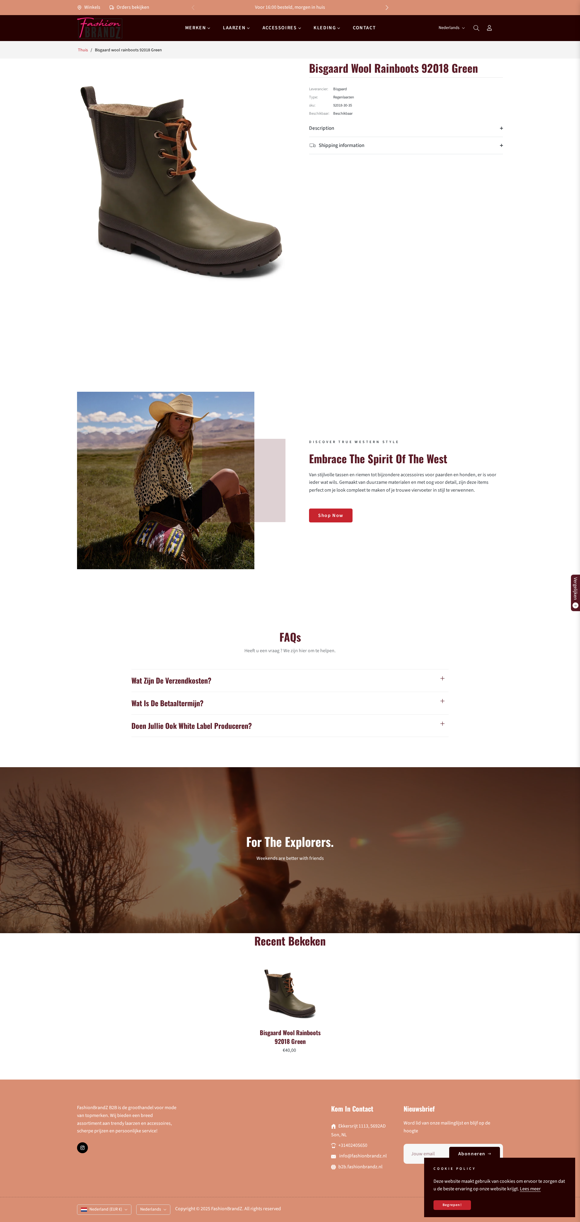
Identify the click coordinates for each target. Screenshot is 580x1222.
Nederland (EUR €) (105, 1209)
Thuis (83, 50)
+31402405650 (352, 1145)
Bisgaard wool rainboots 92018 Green (290, 1037)
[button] (387, 7)
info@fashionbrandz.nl (362, 1156)
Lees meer (530, 1188)
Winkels (91, 7)
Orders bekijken (132, 7)
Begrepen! (452, 1205)
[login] (489, 28)
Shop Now (330, 515)
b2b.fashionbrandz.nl (360, 1166)
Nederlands (449, 28)
